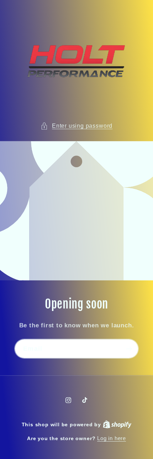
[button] (76, 126)
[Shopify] (117, 424)
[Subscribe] (129, 349)
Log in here (111, 438)
